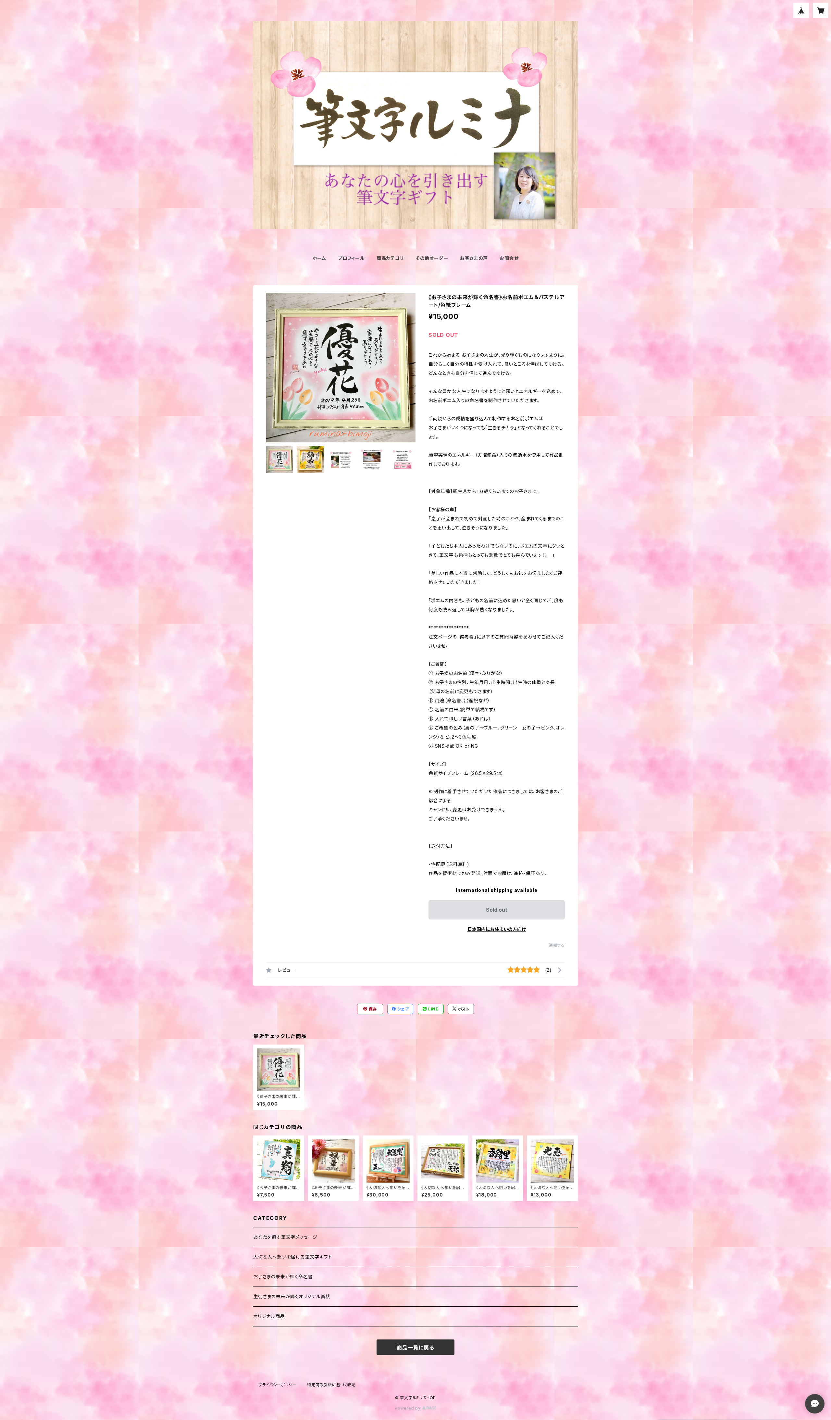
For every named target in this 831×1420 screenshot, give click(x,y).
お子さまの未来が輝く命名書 (283, 1276)
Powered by (408, 1408)
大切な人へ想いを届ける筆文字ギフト (292, 1257)
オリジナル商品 (269, 1316)
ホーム (319, 258)
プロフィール (351, 258)
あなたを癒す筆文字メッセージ (285, 1237)
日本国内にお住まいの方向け (496, 929)
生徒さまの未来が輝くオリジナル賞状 (291, 1296)
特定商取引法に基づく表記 (331, 1384)
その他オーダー (432, 258)
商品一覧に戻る (415, 1347)
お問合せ (509, 258)
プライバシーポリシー (277, 1384)
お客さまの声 (474, 258)
